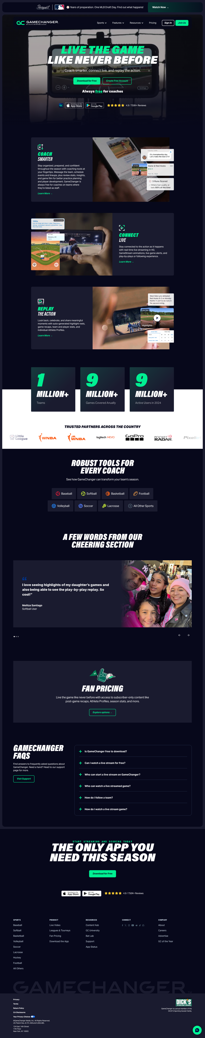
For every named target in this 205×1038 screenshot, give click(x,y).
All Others (18, 968)
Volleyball (18, 941)
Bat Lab (90, 935)
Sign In (168, 22)
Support (90, 941)
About (161, 925)
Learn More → (45, 193)
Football (17, 963)
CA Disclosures (19, 1012)
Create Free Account (117, 80)
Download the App (59, 941)
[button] (102, 23)
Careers (162, 930)
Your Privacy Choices (21, 1017)
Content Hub (92, 925)
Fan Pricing (55, 935)
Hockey (17, 957)
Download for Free (87, 80)
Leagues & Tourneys (60, 930)
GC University (93, 930)
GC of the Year (165, 941)
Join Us (182, 22)
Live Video (55, 925)
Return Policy (18, 1008)
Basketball (18, 935)
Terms (15, 1004)
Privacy (16, 999)
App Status (91, 946)
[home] (38, 23)
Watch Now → (160, 7)
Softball (17, 930)
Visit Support (24, 778)
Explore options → (102, 712)
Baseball (17, 925)
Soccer (17, 946)
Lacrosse (18, 952)
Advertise (163, 935)
